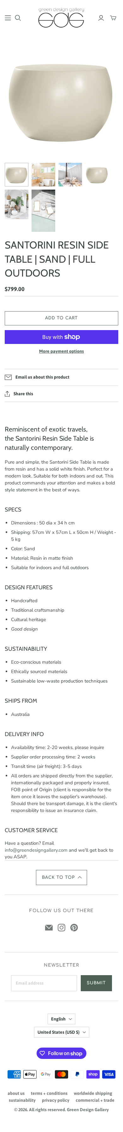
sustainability (22, 1100)
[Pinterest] (74, 927)
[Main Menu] (8, 18)
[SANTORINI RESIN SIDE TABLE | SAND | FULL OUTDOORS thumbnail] (16, 174)
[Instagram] (61, 927)
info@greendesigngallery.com (36, 850)
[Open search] (18, 18)
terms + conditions (49, 1093)
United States (58, 1032)
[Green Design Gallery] (61, 17)
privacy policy (55, 1100)
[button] (61, 877)
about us (16, 1093)
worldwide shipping (93, 1093)
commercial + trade (95, 1100)
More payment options (61, 351)
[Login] (101, 17)
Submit (96, 983)
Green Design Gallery (88, 1109)
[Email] (49, 927)
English (58, 1018)
